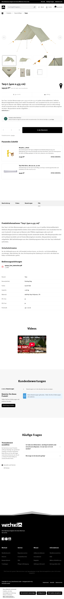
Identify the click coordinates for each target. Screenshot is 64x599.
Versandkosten (31, 571)
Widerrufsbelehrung (55, 560)
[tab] (6, 203)
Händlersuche (58, 1)
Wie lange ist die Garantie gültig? (35, 456)
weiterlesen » (5, 110)
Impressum (46, 582)
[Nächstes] (60, 37)
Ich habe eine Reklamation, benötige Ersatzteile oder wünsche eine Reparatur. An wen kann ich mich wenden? (41, 447)
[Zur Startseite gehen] (3, 7)
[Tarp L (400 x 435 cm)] (32, 37)
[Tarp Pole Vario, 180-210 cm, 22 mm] (10, 171)
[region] (32, 48)
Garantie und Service (10, 465)
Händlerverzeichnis (55, 553)
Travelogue (5, 564)
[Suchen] (34, 7)
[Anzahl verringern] (3, 130)
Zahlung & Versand (39, 564)
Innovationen (37, 556)
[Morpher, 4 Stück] (10, 153)
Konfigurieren (41, 593)
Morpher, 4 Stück (24, 147)
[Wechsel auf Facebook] (3, 539)
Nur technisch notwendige (28, 593)
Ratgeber (36, 560)
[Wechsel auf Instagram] (6, 539)
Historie (4, 556)
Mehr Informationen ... (9, 597)
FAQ (19, 560)
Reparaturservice (22, 553)
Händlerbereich (6, 553)
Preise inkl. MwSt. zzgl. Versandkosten (19, 88)
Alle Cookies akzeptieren (54, 593)
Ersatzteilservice (22, 556)
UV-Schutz (6, 468)
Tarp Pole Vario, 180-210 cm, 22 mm (29, 165)
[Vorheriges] (4, 37)
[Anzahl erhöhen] (19, 130)
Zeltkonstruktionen (39, 553)
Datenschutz (59, 582)
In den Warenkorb (42, 130)
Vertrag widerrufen (55, 564)
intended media (6, 583)
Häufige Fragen (50, 1)
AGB (51, 556)
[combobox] (20, 7)
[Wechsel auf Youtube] (9, 539)
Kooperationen (6, 560)
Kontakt (43, 1)
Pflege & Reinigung (23, 564)
